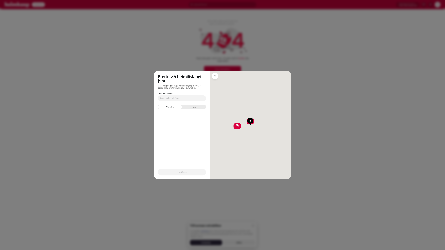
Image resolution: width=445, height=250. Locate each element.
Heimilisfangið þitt (166, 93)
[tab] (170, 107)
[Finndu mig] (215, 76)
